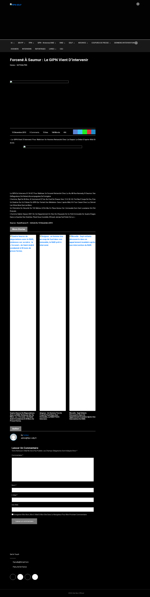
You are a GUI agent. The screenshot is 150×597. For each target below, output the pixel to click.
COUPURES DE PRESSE (100, 43)
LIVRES (51, 49)
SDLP (71, 43)
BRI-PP (20, 43)
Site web (15, 505)
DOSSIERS (15, 49)
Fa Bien (26, 435)
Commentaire (17, 455)
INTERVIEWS (27, 49)
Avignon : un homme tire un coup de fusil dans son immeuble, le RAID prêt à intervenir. (51, 416)
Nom (14, 485)
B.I (12, 43)
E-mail (14, 495)
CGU (61, 49)
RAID (61, 43)
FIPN (30, 43)
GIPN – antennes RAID (46, 43)
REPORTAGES (40, 49)
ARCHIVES (82, 43)
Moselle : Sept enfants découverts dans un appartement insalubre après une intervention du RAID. (82, 416)
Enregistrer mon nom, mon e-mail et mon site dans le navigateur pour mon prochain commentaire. (50, 515)
